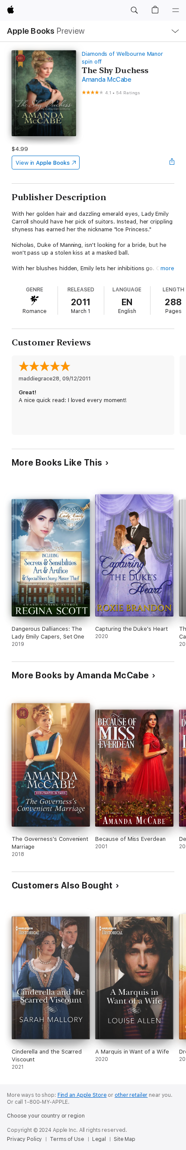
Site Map (124, 1139)
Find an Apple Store (82, 1095)
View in (43, 163)
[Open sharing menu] (172, 162)
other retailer (131, 1095)
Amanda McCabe (106, 79)
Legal (99, 1139)
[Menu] (175, 10)
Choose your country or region (46, 1116)
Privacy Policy (24, 1139)
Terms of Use (67, 1139)
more (167, 268)
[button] (134, 10)
